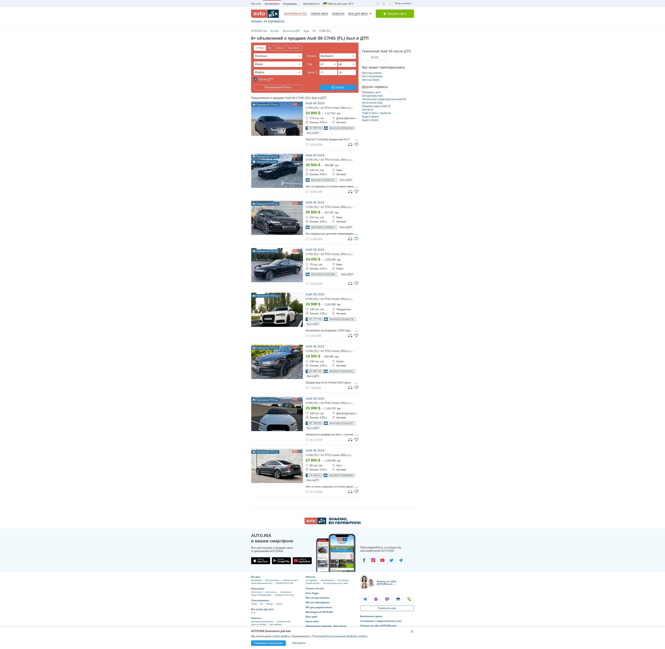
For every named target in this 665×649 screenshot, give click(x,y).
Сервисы (256, 618)
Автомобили (272, 3)
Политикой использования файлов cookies (339, 636)
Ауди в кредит (370, 116)
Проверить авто (371, 92)
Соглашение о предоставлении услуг (380, 621)
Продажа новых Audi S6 (376, 106)
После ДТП (265, 79)
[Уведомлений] (383, 3)
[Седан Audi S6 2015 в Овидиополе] (277, 310)
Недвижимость (292, 3)
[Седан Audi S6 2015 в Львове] (277, 362)
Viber (387, 599)
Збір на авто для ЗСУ (340, 3)
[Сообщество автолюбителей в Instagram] (373, 560)
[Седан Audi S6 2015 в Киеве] (277, 171)
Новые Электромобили (261, 595)
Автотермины (276, 624)
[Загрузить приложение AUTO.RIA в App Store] (260, 560)
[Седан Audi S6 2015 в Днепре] (277, 414)
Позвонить (409, 599)
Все (262, 48)
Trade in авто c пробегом (376, 112)
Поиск (339, 87)
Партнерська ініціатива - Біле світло (326, 626)
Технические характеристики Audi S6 (384, 99)
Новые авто (319, 13)
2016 (315, 450)
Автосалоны (256, 592)
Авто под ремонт (372, 72)
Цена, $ (312, 72)
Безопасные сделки (371, 616)
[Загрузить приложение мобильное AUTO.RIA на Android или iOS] (336, 553)
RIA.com (256, 3)
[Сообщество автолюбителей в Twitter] (391, 560)
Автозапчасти (311, 3)
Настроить (299, 643)
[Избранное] (378, 3)
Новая (254, 604)
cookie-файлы (281, 636)
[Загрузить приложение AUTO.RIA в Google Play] (281, 560)
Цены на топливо (258, 624)
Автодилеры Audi (372, 95)
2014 (315, 103)
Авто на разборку (372, 76)
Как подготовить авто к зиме (335, 583)
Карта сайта (312, 621)
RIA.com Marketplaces (318, 602)
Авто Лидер (312, 593)
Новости (338, 13)
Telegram (365, 599)
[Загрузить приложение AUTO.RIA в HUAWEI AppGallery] (302, 560)
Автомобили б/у (295, 13)
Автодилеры (256, 580)
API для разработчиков (319, 607)
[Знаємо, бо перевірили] (332, 523)
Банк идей (311, 616)
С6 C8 (374, 57)
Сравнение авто (284, 621)
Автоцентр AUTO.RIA (284, 595)
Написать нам (387, 608)
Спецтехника (285, 592)
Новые (279, 48)
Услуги (279, 604)
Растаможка (343, 580)
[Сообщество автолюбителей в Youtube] (382, 560)
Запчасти (367, 109)
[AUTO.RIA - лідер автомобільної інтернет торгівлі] (265, 14)
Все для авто (358, 13)
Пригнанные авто (290, 580)
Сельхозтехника (260, 600)
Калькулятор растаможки (262, 621)
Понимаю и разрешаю (268, 643)
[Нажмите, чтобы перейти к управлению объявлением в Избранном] (356, 144)
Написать (398, 599)
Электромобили (272, 580)
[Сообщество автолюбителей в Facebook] (364, 560)
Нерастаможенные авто (261, 583)
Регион (311, 56)
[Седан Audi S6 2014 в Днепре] (277, 118)
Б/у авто (255, 577)
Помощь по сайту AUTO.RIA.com (378, 625)
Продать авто (396, 13)
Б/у (270, 48)
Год (309, 64)
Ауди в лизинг (370, 119)
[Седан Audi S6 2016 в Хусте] (277, 466)
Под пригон (294, 48)
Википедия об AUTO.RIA (319, 612)
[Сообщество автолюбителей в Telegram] (400, 560)
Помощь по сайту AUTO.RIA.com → (386, 582)
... (356, 139)
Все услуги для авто (262, 609)
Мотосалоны (270, 592)
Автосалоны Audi (372, 102)
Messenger (376, 599)
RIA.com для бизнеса (317, 598)
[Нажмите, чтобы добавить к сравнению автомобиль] (350, 144)
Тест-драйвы (311, 580)
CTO (253, 613)
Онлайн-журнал (313, 583)
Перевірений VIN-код (266, 104)
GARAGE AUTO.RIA (284, 583)
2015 (315, 155)
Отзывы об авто (315, 588)
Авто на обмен (370, 79)
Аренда (269, 604)
